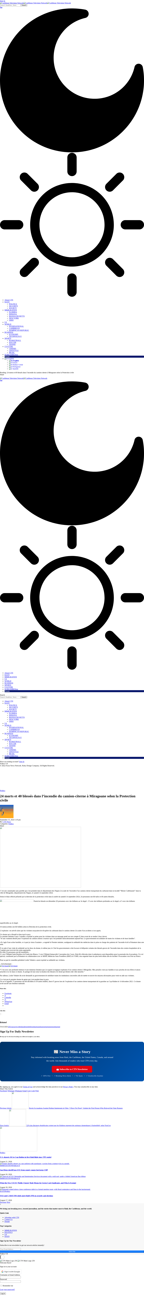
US (19, 1166)
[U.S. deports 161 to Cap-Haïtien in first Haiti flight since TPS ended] (18, 1151)
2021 (10, 1027)
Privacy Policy (68, 1087)
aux (13, 1027)
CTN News (7, 822)
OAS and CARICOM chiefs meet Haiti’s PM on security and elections (26, 1196)
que (46, 1027)
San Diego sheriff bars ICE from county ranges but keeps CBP (24, 1170)
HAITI (2, 1191)
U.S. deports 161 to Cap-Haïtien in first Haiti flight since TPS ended (25, 1157)
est (27, 1027)
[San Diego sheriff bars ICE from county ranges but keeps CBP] (35, 1164)
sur (56, 1027)
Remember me (7, 1286)
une (59, 1027)
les (31, 1027)
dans (22, 1027)
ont (33, 1027)
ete (29, 1027)
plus (40, 1027)
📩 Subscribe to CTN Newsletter (72, 1069)
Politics (2, 791)
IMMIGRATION (6, 1166)
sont (54, 1027)
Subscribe (72, 1251)
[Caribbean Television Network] (35, 3)
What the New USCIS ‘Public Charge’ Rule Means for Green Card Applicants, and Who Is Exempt (38, 1183)
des (25, 1027)
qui (49, 1027)
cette (19, 1027)
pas (38, 1027)
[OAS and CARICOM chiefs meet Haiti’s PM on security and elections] (45, 1189)
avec (15, 1027)
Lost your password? (7, 1289)
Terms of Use (28, 1087)
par (35, 1027)
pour (43, 1027)
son (51, 1027)
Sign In (21, 762)
